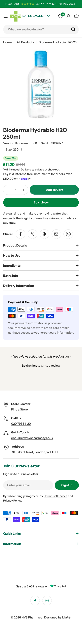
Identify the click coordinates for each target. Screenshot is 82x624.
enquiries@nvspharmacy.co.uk (32, 438)
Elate (66, 617)
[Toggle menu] (5, 16)
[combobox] (41, 29)
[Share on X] (32, 234)
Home (7, 42)
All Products (25, 42)
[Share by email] (56, 234)
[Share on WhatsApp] (68, 234)
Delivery (26, 169)
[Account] (68, 16)
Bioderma (21, 143)
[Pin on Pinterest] (44, 234)
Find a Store (19, 409)
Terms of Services (55, 496)
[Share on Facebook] (20, 234)
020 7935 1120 (21, 423)
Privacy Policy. (12, 500)
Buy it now (41, 202)
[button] (41, 365)
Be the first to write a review (41, 365)
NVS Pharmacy (32, 617)
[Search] (73, 29)
